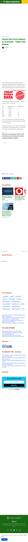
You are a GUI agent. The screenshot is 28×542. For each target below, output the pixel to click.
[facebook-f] (8, 530)
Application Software (16, 306)
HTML (23, 309)
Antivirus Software (6, 304)
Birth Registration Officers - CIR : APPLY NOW (11, 331)
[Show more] (23, 178)
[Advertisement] (14, 19)
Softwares (5, 299)
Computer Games (6, 309)
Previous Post (4, 251)
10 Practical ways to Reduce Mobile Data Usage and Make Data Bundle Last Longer (7, 213)
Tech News (11, 173)
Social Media (5, 296)
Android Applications (16, 301)
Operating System (6, 306)
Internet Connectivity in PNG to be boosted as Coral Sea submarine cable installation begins (13, 136)
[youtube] (14, 530)
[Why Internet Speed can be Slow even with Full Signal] (7, 191)
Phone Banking (12, 299)
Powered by (10, 389)
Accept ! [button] (4, 539)
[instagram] (17, 530)
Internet (7, 36)
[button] (1, 2)
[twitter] (11, 530)
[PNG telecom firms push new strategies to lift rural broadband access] (20, 191)
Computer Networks (16, 309)
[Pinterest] (18, 178)
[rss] (20, 530)
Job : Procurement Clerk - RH (8, 333)
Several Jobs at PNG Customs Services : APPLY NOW (13, 336)
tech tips (11, 296)
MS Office (22, 304)
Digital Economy (15, 304)
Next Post (24, 251)
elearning (19, 299)
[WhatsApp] (15, 178)
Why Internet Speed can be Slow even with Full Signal (7, 198)
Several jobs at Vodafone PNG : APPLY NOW (11, 335)
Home (3, 36)
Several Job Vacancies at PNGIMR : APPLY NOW (12, 332)
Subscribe (14, 385)
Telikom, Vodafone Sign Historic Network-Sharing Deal (13, 317)
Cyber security (18, 296)
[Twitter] (12, 178)
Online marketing (6, 301)
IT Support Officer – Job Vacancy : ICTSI (10, 319)
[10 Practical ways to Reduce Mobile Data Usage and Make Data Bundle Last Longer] (7, 206)
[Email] (20, 178)
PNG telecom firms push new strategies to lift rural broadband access (20, 198)
